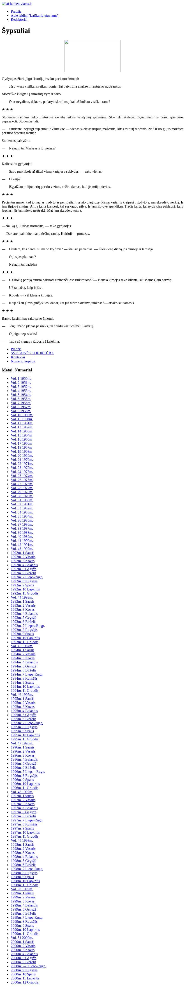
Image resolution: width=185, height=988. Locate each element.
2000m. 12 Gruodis (25, 982)
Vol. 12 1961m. (22, 423)
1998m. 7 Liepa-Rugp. (27, 869)
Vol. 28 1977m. (22, 488)
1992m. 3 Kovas (23, 561)
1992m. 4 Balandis (24, 565)
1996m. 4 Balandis (24, 759)
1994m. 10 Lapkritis (25, 686)
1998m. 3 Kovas (23, 853)
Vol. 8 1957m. (21, 407)
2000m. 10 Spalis (23, 974)
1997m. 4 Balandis (24, 808)
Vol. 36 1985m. (22, 520)
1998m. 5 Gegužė (23, 861)
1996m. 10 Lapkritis (25, 784)
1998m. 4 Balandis (24, 857)
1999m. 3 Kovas (23, 901)
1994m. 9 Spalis (22, 682)
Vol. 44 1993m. (22, 597)
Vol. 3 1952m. (21, 387)
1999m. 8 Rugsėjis (24, 921)
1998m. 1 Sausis (22, 844)
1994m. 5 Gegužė (23, 666)
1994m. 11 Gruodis (24, 690)
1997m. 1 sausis (22, 796)
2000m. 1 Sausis (22, 942)
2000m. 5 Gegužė (23, 958)
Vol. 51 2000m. (22, 938)
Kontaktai (18, 357)
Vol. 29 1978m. (22, 492)
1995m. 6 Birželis (23, 719)
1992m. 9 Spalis (22, 585)
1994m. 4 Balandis (24, 662)
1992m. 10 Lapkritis (25, 589)
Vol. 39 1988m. (22, 532)
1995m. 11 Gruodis (24, 739)
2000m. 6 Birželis (23, 962)
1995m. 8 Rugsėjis (24, 727)
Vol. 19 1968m (21, 451)
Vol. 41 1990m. (22, 541)
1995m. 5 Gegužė (23, 715)
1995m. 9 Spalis (22, 731)
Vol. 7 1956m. (21, 403)
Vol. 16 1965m (21, 439)
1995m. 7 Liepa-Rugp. (27, 723)
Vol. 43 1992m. (22, 549)
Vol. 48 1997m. (22, 792)
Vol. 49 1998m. (22, 840)
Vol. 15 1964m (21, 435)
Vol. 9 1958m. (21, 411)
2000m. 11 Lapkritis (25, 978)
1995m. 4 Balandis (24, 711)
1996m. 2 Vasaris (23, 751)
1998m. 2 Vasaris (23, 848)
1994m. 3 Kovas (23, 658)
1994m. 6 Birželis (23, 670)
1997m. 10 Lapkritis (25, 832)
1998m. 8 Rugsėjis (24, 873)
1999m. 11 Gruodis (24, 934)
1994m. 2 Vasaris (23, 654)
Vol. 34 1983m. (22, 512)
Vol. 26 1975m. (22, 480)
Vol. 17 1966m (21, 443)
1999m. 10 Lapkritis (25, 929)
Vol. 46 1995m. (22, 694)
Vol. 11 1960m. (22, 419)
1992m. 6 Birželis (23, 573)
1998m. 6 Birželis (23, 865)
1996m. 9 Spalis (22, 780)
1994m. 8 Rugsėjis (24, 678)
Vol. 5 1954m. (21, 395)
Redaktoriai (19, 19)
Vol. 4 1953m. (21, 391)
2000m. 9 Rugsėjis (24, 970)
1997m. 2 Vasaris (23, 800)
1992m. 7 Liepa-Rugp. (27, 577)
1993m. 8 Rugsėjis (24, 630)
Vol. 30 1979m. (22, 496)
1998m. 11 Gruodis (24, 885)
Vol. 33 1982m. (22, 508)
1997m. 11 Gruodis (24, 836)
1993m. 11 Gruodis (24, 642)
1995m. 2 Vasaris (23, 703)
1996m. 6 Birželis (23, 767)
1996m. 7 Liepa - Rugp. (28, 771)
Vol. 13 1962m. (22, 427)
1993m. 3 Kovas (23, 609)
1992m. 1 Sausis (22, 553)
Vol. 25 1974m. (22, 476)
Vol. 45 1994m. (22, 646)
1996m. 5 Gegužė (23, 763)
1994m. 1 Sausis (22, 650)
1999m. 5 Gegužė (23, 909)
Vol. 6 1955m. (21, 399)
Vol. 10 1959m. (22, 415)
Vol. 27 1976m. (22, 484)
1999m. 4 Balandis (24, 905)
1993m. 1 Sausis (22, 601)
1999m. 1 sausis (22, 893)
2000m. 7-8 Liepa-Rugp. (28, 966)
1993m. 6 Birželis (23, 622)
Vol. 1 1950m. (21, 378)
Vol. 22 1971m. (22, 464)
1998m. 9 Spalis (22, 877)
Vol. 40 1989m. (22, 536)
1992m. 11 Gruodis (24, 593)
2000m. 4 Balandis (24, 954)
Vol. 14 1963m (21, 431)
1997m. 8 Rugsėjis (24, 824)
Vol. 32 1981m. (22, 504)
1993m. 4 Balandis (24, 613)
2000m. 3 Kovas (23, 950)
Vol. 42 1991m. (22, 545)
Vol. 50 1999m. (22, 889)
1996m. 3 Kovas (23, 755)
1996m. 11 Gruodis (24, 788)
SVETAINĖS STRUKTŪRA (32, 353)
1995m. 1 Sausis (22, 699)
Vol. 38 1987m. (22, 528)
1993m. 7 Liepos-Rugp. (28, 626)
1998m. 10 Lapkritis (25, 881)
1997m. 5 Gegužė (23, 812)
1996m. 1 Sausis (22, 747)
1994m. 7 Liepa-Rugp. (27, 674)
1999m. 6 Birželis (23, 913)
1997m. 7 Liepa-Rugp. (27, 820)
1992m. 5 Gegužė (23, 569)
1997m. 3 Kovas (23, 804)
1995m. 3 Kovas (23, 707)
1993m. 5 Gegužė (23, 617)
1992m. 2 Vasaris (23, 557)
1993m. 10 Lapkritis (25, 638)
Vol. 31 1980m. (22, 500)
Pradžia (16, 11)
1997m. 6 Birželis (23, 816)
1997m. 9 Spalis (22, 828)
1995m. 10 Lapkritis (25, 735)
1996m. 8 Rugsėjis (24, 776)
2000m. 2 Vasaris (23, 946)
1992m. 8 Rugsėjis (24, 581)
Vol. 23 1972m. (22, 468)
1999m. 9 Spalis (22, 925)
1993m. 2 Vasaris (23, 605)
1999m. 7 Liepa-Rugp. (27, 917)
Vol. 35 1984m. (22, 516)
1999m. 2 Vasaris (23, 897)
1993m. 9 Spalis (22, 634)
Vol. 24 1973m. (22, 472)
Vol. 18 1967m (21, 447)
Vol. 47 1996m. (22, 743)
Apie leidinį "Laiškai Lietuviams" (35, 15)
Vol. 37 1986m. (22, 524)
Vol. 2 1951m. (21, 382)
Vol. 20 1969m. (22, 455)
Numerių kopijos (23, 361)
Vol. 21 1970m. (22, 459)
